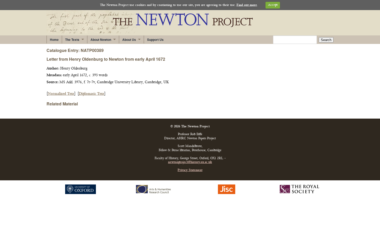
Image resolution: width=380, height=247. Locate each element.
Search (326, 40)
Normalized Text (61, 94)
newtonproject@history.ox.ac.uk (190, 162)
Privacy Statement (190, 170)
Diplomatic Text (91, 94)
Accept (273, 5)
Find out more (247, 5)
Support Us (155, 39)
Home (54, 39)
